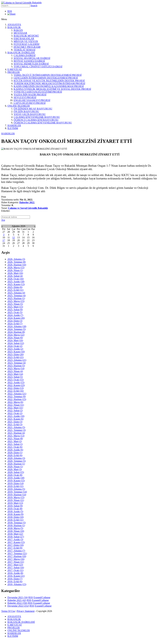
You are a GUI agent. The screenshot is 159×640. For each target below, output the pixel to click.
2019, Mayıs (15, 497)
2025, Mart (15, 306)
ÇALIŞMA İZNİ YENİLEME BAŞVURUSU (37, 117)
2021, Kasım (15, 419)
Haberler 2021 (16, 600)
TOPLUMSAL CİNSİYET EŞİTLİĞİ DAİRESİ (38, 66)
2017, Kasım (16, 542)
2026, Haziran (16, 264)
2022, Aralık (15, 382)
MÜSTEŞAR (20, 33)
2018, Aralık (15, 511)
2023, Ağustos (16, 360)
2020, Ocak (14, 475)
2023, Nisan (15, 371)
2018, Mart (15, 534)
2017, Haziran (16, 556)
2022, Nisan (15, 405)
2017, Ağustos (16, 550)
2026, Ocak (15, 278)
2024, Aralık (15, 315)
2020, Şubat (15, 472)
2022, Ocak (14, 413)
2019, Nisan (15, 500)
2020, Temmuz (16, 461)
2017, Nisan (15, 562)
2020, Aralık (15, 449)
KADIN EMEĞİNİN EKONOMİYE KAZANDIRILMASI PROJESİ (49, 86)
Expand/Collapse (42, 597)
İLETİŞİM (12, 128)
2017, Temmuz (17, 553)
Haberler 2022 (26, 202)
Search (34, 5)
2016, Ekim (14, 578)
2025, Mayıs (15, 301)
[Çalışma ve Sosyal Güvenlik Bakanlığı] (21, 2)
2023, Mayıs (15, 368)
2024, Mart (15, 340)
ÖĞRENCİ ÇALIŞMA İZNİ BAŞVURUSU (36, 120)
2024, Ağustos (16, 326)
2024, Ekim (14, 320)
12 (13, 237)
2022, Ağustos (16, 393)
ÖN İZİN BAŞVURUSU (26, 111)
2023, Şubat (15, 377)
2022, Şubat (15, 410)
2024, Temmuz (16, 329)
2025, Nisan (15, 304)
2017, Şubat (15, 567)
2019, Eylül (15, 486)
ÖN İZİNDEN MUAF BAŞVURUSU (33, 108)
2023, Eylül (15, 357)
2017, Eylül (14, 548)
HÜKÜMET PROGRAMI (27, 47)
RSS (9, 11)
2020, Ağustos (16, 458)
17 (3, 240)
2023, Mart (15, 374)
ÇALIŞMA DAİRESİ (24, 55)
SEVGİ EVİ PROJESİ (25, 97)
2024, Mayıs (15, 334)
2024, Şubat (15, 343)
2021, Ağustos (16, 427)
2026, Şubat (15, 276)
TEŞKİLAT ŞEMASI (24, 49)
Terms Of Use (8, 611)
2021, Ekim (14, 421)
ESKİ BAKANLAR (24, 38)
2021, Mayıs (15, 435)
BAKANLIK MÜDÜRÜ (26, 35)
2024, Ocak (14, 346)
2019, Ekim (15, 483)
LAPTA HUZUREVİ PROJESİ (29, 103)
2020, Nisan (15, 466)
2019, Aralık (15, 477)
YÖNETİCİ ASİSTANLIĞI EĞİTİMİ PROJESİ (38, 91)
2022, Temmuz (16, 396)
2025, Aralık (15, 281)
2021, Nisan (15, 438)
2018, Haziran (16, 525)
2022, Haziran (16, 399)
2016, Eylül (14, 581)
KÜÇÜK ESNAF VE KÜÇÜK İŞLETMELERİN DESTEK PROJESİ (49, 80)
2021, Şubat (15, 444)
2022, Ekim (15, 388)
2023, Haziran (16, 365)
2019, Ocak (14, 508)
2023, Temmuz (16, 363)
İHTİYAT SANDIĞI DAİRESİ (29, 61)
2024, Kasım (16, 318)
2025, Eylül (15, 290)
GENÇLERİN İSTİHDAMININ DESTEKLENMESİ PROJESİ (46, 77)
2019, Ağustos (16, 489)
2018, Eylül (15, 520)
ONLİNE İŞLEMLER (18, 106)
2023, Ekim (15, 354)
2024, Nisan (15, 337)
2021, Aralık (15, 416)
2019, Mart (15, 503)
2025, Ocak (14, 312)
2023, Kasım (16, 351)
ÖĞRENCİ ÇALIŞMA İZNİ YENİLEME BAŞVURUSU (43, 122)
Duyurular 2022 (18, 605)
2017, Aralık (15, 539)
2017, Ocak (15, 570)
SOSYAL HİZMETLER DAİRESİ (31, 63)
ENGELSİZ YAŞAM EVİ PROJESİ (32, 100)
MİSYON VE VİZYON (26, 41)
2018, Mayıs (15, 528)
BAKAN (18, 30)
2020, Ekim (14, 452)
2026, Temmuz (16, 262)
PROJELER (13, 72)
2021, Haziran (16, 433)
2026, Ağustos (16, 259)
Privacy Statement (25, 611)
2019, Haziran (16, 494)
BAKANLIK (14, 27)
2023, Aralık (15, 348)
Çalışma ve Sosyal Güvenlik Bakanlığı (28, 208)
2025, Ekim (14, 287)
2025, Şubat (15, 309)
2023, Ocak (15, 379)
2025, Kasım (16, 284)
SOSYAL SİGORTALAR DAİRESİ (32, 58)
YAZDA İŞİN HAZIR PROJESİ (30, 94)
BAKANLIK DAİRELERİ (21, 52)
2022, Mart (15, 407)
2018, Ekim (15, 517)
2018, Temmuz (16, 522)
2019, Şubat (15, 505)
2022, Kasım (16, 385)
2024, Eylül (14, 323)
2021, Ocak (14, 447)
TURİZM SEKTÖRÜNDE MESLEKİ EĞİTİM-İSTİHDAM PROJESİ (49, 83)
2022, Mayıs (15, 402)
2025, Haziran (16, 298)
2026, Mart (15, 273)
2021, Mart (14, 441)
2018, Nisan (15, 531)
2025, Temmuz (16, 295)
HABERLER (14, 125)
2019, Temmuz (17, 491)
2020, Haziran (16, 463)
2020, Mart (14, 469)
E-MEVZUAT (14, 69)
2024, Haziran (16, 332)
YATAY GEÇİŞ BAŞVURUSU (30, 114)
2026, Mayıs (15, 267)
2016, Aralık (15, 573)
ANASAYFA (14, 24)
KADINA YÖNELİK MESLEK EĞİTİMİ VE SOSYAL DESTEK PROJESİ (52, 89)
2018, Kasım (15, 514)
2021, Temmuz (16, 430)
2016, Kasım (16, 576)
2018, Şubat (15, 536)
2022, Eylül (15, 391)
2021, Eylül (14, 424)
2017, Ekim (15, 545)
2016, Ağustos (16, 584)
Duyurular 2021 (17, 597)
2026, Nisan (15, 270)
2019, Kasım (16, 480)
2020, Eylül (14, 455)
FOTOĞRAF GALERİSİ (26, 44)
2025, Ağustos (16, 292)
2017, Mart (15, 564)
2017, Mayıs (15, 559)
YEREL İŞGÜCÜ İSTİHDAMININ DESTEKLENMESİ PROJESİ (48, 75)
